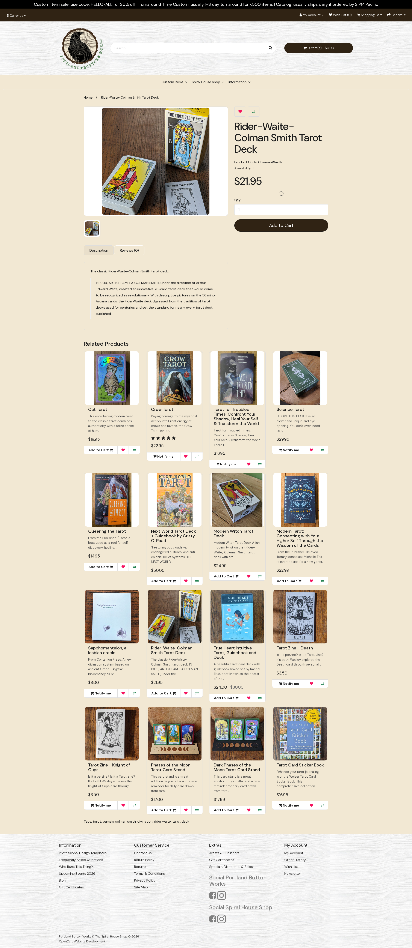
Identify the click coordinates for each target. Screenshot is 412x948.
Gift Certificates (71, 887)
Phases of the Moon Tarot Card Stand (170, 767)
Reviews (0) (129, 250)
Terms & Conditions (149, 873)
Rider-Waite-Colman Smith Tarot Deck (130, 97)
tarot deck (180, 821)
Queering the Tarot (107, 531)
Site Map (141, 887)
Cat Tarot (97, 409)
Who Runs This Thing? (76, 866)
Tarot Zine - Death (295, 648)
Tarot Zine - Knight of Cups (109, 767)
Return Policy (144, 860)
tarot (97, 821)
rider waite (162, 821)
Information (238, 82)
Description (98, 250)
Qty (237, 200)
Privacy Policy (145, 880)
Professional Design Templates (83, 853)
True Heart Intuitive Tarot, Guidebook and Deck (235, 653)
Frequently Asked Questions (81, 860)
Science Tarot (290, 409)
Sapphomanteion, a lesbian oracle (107, 650)
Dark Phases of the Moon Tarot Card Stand (237, 767)
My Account (293, 853)
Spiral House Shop (206, 82)
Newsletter (292, 873)
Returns (140, 866)
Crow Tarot (162, 409)
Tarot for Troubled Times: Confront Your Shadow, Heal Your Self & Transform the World (236, 416)
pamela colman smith (119, 821)
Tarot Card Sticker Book (300, 765)
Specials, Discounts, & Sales (231, 866)
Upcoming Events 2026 (77, 873)
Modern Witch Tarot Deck (233, 533)
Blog (62, 880)
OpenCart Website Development (82, 941)
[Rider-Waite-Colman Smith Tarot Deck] (156, 161)
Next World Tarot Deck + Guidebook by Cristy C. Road (173, 536)
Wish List (291, 866)
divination (145, 821)
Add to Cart (281, 225)
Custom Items (172, 82)
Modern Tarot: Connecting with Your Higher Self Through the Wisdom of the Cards (300, 538)
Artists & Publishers (224, 853)
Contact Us (143, 853)
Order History (295, 860)
